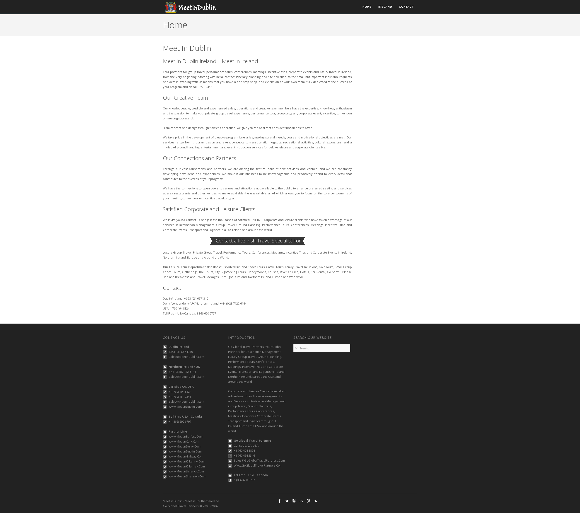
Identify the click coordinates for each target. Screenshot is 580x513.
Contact (406, 6)
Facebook (279, 501)
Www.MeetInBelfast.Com (186, 436)
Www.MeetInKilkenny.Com (187, 461)
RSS (315, 501)
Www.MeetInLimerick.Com (186, 471)
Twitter (286, 501)
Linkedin (301, 501)
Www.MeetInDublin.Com (185, 406)
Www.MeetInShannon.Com (187, 476)
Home (367, 6)
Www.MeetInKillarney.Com (187, 466)
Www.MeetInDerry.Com (185, 446)
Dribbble (293, 501)
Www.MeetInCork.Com (184, 441)
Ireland (385, 6)
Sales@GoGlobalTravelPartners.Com (259, 460)
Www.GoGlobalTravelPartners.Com (258, 465)
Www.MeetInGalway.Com (186, 456)
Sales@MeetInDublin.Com (186, 357)
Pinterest (308, 501)
